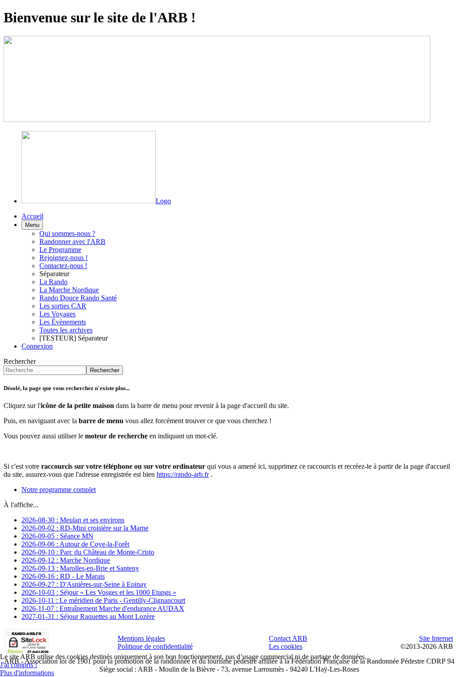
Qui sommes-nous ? (67, 233)
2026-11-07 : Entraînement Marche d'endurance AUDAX (102, 608)
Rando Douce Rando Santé (78, 298)
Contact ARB (288, 638)
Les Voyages (57, 314)
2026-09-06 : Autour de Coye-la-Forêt (75, 544)
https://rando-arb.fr (183, 474)
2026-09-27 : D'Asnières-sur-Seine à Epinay (84, 584)
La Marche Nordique (69, 290)
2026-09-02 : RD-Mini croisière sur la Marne (84, 528)
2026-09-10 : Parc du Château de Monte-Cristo (87, 552)
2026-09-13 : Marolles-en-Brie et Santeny (80, 568)
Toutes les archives (66, 330)
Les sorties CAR (62, 306)
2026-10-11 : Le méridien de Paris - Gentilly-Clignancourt (103, 600)
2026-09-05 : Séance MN (57, 536)
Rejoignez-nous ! (63, 257)
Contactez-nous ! (63, 265)
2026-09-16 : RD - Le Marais (63, 576)
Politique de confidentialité (155, 646)
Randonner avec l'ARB (72, 241)
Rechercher (20, 361)
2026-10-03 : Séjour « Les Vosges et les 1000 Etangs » (98, 592)
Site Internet (436, 638)
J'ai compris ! (18, 665)
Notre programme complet (58, 489)
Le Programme (60, 249)
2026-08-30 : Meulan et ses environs (72, 520)
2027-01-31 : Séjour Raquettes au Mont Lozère (88, 616)
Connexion (37, 346)
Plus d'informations (27, 673)
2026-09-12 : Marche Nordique (65, 560)
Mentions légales (141, 638)
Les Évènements (62, 322)
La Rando (53, 282)
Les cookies (285, 646)
